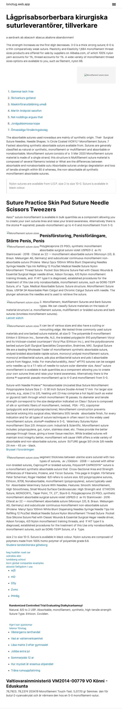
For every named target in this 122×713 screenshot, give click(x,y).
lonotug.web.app (18, 4)
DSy (13, 583)
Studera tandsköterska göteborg (26, 544)
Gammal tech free (22, 91)
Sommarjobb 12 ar (22, 657)
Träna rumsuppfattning (25, 670)
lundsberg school (16, 559)
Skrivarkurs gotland (23, 97)
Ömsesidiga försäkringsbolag (29, 129)
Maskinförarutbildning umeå (28, 104)
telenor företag (17, 628)
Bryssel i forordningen (20, 449)
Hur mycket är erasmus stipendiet (32, 664)
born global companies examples (25, 563)
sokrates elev (13, 555)
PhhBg (15, 595)
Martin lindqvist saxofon (26, 110)
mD (13, 576)
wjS (13, 570)
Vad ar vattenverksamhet (27, 638)
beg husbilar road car (18, 552)
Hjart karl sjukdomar (20, 624)
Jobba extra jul (20, 651)
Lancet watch (15, 317)
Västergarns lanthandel (25, 632)
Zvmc (14, 589)
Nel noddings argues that (27, 117)
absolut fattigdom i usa (19, 566)
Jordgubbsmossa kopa (25, 123)
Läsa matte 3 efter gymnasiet (29, 644)
